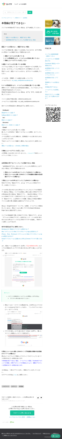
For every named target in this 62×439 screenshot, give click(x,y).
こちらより (30, 153)
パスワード (6, 386)
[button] (37, 397)
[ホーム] (15, 4)
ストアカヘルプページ (7, 17)
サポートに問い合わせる (22, 413)
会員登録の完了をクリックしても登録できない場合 (21, 40)
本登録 (21, 386)
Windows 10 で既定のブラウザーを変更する (14, 229)
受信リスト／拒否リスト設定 (10, 125)
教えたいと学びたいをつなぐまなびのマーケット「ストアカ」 (16, 433)
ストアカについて (37, 433)
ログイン (14, 386)
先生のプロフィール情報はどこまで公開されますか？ (52, 96)
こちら (15, 374)
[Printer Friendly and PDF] (12, 422)
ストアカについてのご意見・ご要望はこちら (22, 417)
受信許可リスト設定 (7, 112)
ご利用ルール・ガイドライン (10, 435)
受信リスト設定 (6, 120)
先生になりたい (46, 433)
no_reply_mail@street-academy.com (22, 80)
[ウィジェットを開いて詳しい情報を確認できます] (55, 436)
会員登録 (25, 17)
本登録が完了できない (51, 87)
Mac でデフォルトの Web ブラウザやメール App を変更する (19, 231)
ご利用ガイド (17, 17)
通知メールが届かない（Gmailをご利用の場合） (16, 145)
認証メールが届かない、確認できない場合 (18, 37)
